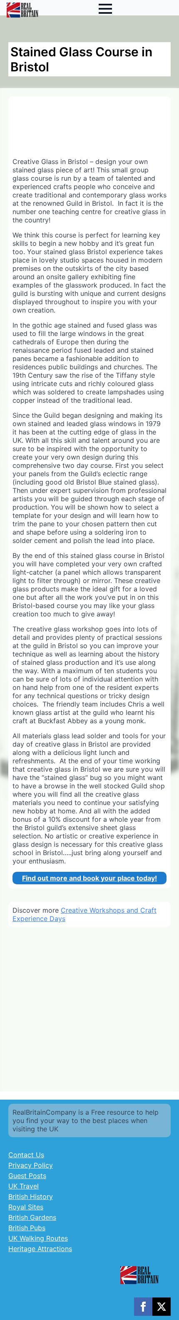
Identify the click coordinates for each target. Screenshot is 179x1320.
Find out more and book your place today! (89, 878)
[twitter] (161, 1306)
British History (30, 1196)
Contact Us (26, 1155)
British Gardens (32, 1217)
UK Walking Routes (38, 1238)
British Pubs (26, 1228)
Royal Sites (25, 1207)
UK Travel (23, 1186)
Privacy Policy (30, 1165)
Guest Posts (27, 1175)
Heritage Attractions (40, 1248)
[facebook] (143, 1306)
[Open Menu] (105, 8)
